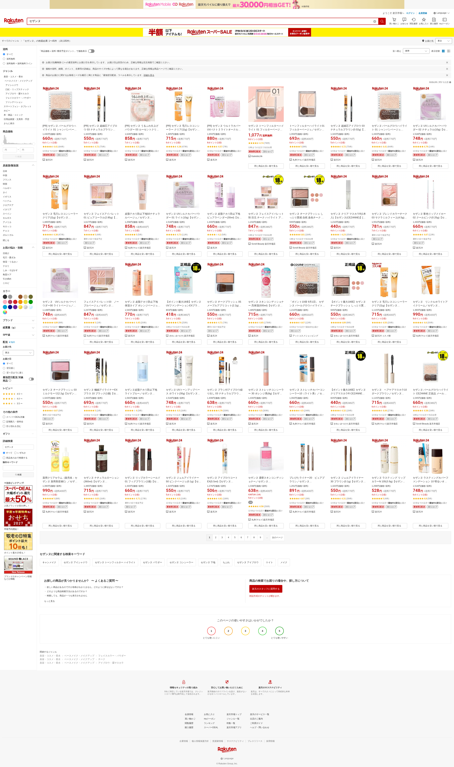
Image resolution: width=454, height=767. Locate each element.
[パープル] (15, 307)
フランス (7, 179)
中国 (5, 175)
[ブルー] (5, 307)
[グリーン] (31, 302)
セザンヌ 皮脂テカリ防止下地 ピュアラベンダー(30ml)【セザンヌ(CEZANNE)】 (224, 217)
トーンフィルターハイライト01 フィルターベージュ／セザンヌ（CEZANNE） (307, 129)
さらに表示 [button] (9, 123)
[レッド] (15, 302)
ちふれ (226, 562)
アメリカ (7, 222)
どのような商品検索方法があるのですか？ (67, 591)
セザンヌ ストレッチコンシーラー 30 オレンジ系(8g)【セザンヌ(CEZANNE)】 (266, 393)
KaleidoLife (256, 156)
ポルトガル (8, 235)
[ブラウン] (20, 297)
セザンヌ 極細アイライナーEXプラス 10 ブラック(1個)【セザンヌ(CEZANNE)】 (101, 393)
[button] (441, 13)
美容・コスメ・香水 (50, 655)
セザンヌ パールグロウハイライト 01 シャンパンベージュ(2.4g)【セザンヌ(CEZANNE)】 (389, 129)
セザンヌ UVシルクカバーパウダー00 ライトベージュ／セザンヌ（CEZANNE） (59, 305)
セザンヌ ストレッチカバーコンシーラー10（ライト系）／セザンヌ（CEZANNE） (307, 393)
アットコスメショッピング (305, 336)
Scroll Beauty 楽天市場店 (263, 244)
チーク (101, 659)
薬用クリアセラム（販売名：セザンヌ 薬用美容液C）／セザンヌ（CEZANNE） (60, 481)
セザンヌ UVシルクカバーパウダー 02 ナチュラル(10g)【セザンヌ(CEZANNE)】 (430, 129)
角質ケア (7, 274)
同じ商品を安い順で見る (266, 166)
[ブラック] (5, 297)
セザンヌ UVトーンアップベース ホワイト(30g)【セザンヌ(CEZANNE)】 (183, 393)
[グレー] (10, 297)
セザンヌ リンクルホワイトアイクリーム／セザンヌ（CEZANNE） (430, 305)
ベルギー (7, 188)
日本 (5, 171)
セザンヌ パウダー (152, 562)
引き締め (7, 279)
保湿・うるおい (10, 262)
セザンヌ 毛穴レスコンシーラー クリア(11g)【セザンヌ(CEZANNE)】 (60, 217)
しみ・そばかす (10, 270)
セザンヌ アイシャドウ (75, 562)
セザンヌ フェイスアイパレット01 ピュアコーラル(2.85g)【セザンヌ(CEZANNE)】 (101, 217)
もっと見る (49, 601)
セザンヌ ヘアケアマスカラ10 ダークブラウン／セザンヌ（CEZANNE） (390, 393)
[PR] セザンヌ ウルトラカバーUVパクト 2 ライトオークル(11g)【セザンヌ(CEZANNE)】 (224, 129)
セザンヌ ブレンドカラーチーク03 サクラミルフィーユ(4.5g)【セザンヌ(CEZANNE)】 (389, 217)
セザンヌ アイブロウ (248, 562)
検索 (19, 156)
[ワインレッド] (10, 302)
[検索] (382, 21)
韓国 (5, 184)
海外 (13, 342)
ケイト (269, 562)
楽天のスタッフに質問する (266, 588)
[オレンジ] (20, 302)
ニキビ (6, 283)
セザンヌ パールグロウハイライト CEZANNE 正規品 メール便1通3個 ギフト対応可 (430, 393)
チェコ (6, 231)
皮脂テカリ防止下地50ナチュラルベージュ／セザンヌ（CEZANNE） (142, 217)
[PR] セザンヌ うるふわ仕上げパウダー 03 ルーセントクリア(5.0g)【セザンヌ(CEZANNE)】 (142, 129)
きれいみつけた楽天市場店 (182, 336)
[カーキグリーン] (31, 297)
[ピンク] (5, 302)
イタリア (7, 209)
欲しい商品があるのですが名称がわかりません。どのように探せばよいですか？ (85, 587)
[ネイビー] (10, 307)
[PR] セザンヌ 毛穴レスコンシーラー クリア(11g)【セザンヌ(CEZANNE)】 (183, 129)
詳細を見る (149, 75)
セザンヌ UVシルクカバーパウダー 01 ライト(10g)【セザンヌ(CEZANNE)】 (183, 217)
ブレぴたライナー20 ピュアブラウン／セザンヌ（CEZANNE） (307, 481)
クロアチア (8, 205)
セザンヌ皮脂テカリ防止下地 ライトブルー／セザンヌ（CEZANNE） (142, 393)
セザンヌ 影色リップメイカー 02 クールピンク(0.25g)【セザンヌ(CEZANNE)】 (430, 217)
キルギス (7, 218)
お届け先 (7, 347)
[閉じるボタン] (447, 62)
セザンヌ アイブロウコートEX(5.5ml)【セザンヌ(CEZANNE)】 (222, 481)
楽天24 (49, 160)
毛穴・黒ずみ (9, 257)
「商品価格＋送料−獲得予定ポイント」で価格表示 (63, 51)
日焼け (6, 253)
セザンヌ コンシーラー (181, 562)
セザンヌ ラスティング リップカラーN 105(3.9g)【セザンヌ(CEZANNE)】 (388, 481)
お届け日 (7, 359)
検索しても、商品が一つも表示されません (67, 595)
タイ (5, 192)
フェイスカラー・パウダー (112, 655)
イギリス (7, 196)
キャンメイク (49, 562)
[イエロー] (25, 302)
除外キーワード (10, 462)
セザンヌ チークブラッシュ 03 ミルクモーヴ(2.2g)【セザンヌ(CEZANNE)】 (60, 393)
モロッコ (7, 226)
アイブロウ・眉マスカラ (111, 662)
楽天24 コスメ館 (383, 336)
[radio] (4, 54)
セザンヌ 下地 (208, 562)
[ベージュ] (25, 297)
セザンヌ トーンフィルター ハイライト (115, 562)
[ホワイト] (15, 297)
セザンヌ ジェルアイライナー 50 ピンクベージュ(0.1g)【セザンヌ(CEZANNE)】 (183, 481)
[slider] (3, 144)
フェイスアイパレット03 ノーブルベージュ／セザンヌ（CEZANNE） (101, 305)
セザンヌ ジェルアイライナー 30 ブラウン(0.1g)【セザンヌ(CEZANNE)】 (347, 481)
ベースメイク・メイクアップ (79, 655)
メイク (283, 562)
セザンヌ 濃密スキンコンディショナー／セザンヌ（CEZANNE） (266, 481)
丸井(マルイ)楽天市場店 (304, 160)
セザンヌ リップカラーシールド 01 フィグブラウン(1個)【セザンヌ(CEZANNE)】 (142, 481)
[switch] (31, 379)
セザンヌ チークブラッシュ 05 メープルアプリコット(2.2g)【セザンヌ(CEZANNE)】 (224, 305)
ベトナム (7, 201)
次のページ (277, 537)
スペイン (7, 214)
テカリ (6, 266)
